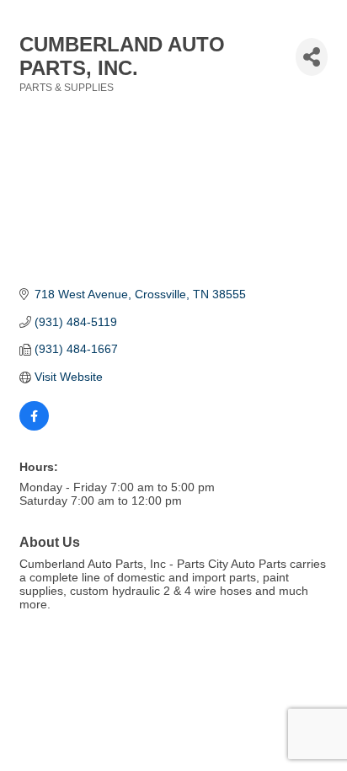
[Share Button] (312, 57)
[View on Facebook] (34, 426)
